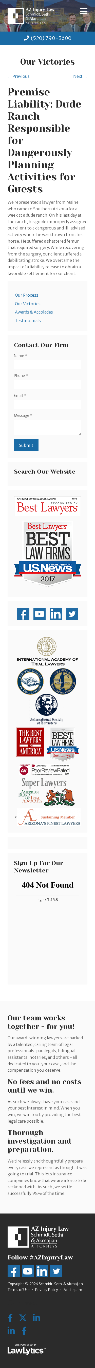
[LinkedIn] (11, 1331)
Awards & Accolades (34, 312)
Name (20, 355)
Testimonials (28, 320)
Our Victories (28, 303)
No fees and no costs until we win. (45, 1086)
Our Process (26, 295)
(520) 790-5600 (51, 38)
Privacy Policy (46, 1289)
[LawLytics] (27, 1349)
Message (23, 415)
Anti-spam (73, 1289)
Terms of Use (19, 1289)
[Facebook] (24, 1331)
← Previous (19, 76)
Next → (80, 76)
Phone (21, 375)
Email (20, 395)
